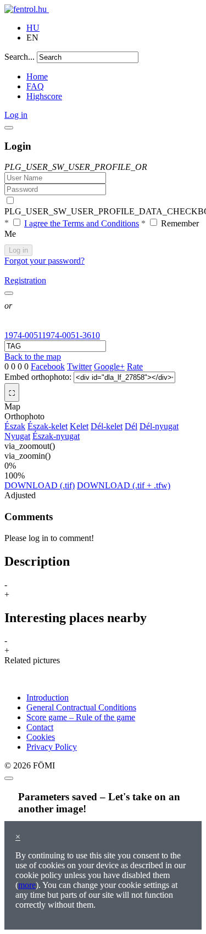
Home (37, 76)
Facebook (48, 366)
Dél (131, 426)
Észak (14, 426)
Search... (19, 56)
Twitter (79, 366)
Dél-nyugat (159, 426)
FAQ (35, 86)
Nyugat (17, 436)
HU (33, 27)
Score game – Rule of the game (80, 717)
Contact (39, 727)
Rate (135, 366)
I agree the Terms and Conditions (81, 223)
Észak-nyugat (56, 436)
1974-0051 (23, 335)
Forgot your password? (44, 260)
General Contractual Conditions (81, 707)
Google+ (109, 366)
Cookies (40, 737)
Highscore (44, 96)
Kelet (79, 426)
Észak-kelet (47, 426)
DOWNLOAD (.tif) (39, 485)
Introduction (47, 697)
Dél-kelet (107, 426)
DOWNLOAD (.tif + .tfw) (123, 485)
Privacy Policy (51, 746)
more (27, 885)
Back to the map (32, 356)
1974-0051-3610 (71, 335)
